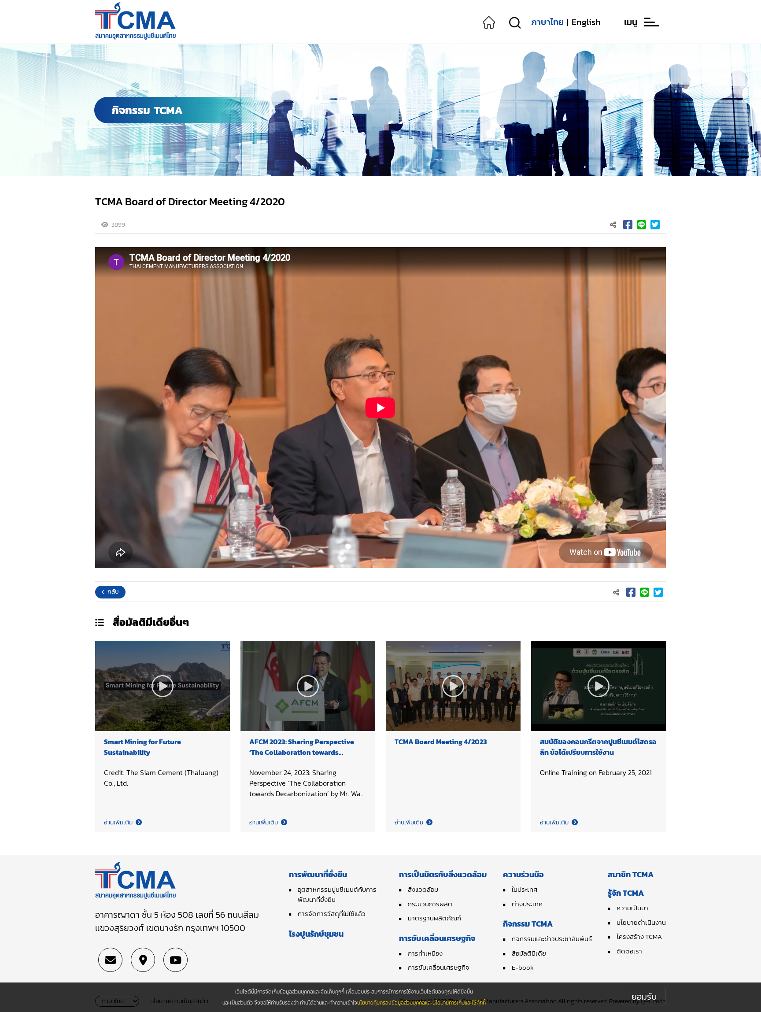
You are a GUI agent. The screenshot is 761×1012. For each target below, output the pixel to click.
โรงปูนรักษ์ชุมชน (316, 934)
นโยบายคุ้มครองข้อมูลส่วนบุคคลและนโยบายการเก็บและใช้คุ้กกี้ (421, 1003)
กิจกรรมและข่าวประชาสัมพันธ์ (552, 939)
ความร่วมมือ (523, 874)
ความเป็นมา (632, 908)
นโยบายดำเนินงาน (641, 922)
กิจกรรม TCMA (528, 924)
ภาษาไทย (547, 22)
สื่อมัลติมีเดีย (529, 953)
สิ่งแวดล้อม (423, 889)
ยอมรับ (644, 996)
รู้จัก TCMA (626, 893)
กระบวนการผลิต (430, 904)
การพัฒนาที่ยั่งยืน (318, 874)
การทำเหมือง (425, 953)
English (586, 22)
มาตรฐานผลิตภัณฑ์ (434, 918)
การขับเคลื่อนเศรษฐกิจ (437, 938)
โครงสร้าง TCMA (639, 936)
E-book (523, 967)
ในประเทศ (524, 889)
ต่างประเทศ (527, 904)
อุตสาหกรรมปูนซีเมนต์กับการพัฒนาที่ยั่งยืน (337, 894)
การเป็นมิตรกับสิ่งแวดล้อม (443, 874)
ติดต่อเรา (629, 951)
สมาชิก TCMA (631, 874)
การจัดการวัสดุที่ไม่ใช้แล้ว (332, 914)
